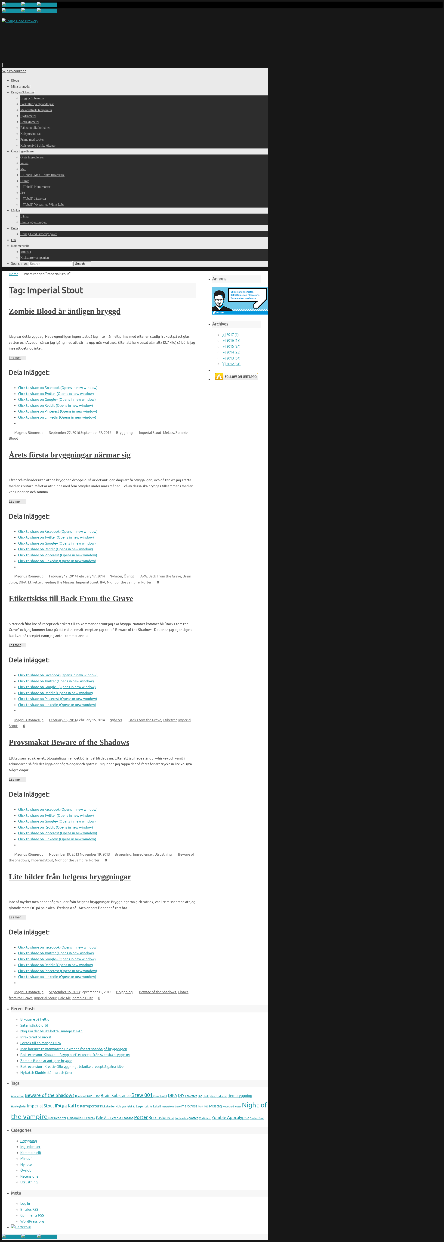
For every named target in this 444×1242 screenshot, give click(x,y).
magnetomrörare (171, 1106)
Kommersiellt (30, 1153)
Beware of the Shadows (157, 992)
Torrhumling (181, 1118)
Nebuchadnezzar (231, 1106)
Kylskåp (130, 1106)
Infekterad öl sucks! (35, 1037)
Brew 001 (142, 1095)
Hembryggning (240, 1096)
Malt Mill (203, 1106)
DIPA (22, 582)
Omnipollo (74, 1118)
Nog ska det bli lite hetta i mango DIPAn (51, 1031)
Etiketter (35, 582)
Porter (146, 582)
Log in (25, 1203)
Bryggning (124, 433)
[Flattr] (21, 1227)
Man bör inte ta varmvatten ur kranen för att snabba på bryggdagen (73, 1049)
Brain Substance (116, 1095)
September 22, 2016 (64, 433)
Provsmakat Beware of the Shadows (69, 742)
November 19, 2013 (64, 854)
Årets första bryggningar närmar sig (70, 455)
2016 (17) (231, 340)
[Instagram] (47, 5)
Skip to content (14, 71)
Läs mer (15, 358)
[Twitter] (29, 5)
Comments (32, 1215)
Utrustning (163, 854)
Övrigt (129, 576)
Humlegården (18, 1106)
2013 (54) (231, 358)
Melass (168, 433)
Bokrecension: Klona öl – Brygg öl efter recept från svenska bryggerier (75, 1055)
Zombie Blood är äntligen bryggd (64, 311)
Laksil (157, 1106)
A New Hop (17, 1096)
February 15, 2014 (63, 720)
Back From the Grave (164, 576)
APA (143, 576)
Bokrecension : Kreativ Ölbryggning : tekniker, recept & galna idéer (72, 1067)
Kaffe (73, 1106)
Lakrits (148, 1106)
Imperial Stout (150, 433)
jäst (64, 1106)
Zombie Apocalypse (230, 1117)
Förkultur (221, 1096)
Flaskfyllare (209, 1096)
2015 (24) (231, 346)
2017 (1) (230, 335)
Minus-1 (26, 1159)
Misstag (215, 1106)
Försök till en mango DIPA (40, 1043)
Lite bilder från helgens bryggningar (70, 876)
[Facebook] (11, 5)
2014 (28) (231, 352)
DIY (181, 1095)
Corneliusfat (160, 1096)
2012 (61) (231, 364)
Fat (200, 1096)
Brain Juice (92, 1096)
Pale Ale (64, 998)
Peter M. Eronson (121, 1118)
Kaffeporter (89, 1106)
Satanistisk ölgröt (34, 1025)
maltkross (189, 1106)
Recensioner (30, 1176)
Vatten (193, 1118)
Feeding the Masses (58, 582)
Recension (158, 1117)
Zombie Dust (82, 998)
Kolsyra (121, 1106)
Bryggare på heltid (34, 1019)
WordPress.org (32, 1221)
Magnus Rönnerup (28, 433)
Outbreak (88, 1118)
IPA (102, 582)
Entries (29, 1209)
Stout (171, 1118)
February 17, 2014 (63, 576)
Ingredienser (143, 854)
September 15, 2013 (64, 992)
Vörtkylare (205, 1118)
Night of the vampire (123, 582)
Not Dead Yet (57, 1118)
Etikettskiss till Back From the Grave (71, 598)
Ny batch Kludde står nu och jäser (46, 1073)
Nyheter (116, 576)
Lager (140, 1106)
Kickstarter (107, 1106)
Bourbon (80, 1096)
